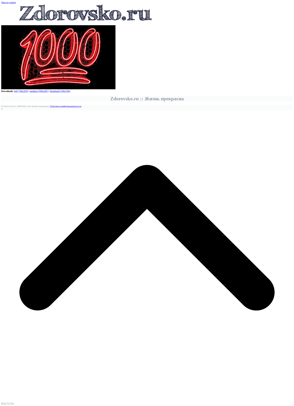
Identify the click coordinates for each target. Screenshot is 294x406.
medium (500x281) (39, 91)
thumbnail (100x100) (60, 91)
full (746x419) (21, 91)
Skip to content (8, 2)
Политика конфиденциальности (65, 106)
